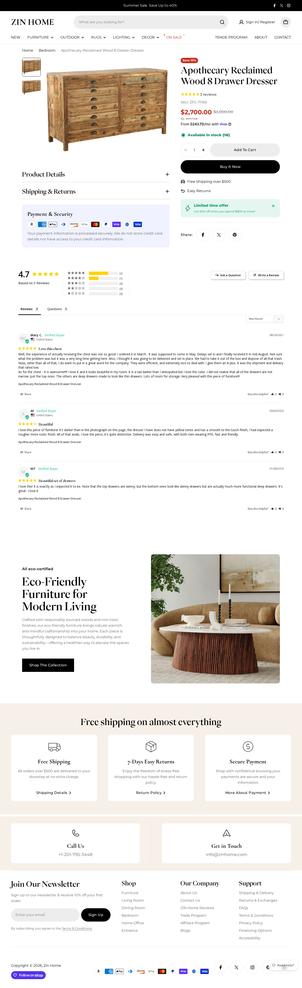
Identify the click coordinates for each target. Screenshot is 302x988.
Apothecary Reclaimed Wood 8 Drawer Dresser (49, 384)
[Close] (273, 205)
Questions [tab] (54, 309)
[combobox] (151, 22)
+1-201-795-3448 (75, 854)
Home (27, 50)
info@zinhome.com (226, 854)
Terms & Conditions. (77, 928)
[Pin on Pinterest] (234, 234)
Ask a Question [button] (230, 275)
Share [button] (27, 394)
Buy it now (230, 167)
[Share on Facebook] (203, 234)
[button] (273, 394)
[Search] (222, 22)
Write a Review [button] (268, 275)
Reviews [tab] (26, 309)
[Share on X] (219, 234)
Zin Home (32, 22)
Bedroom (47, 50)
